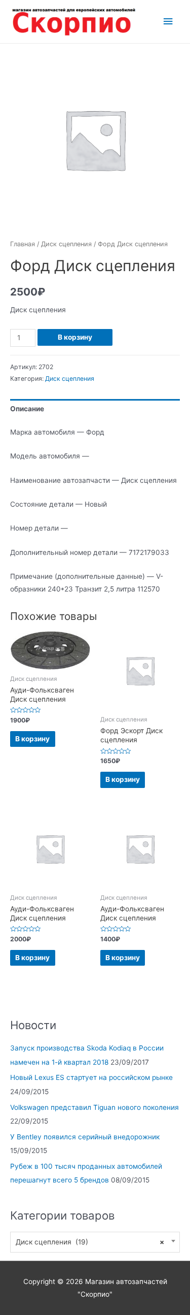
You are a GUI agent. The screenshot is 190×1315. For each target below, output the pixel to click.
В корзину (75, 337)
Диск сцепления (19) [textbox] (90, 1242)
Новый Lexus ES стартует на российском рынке (91, 1077)
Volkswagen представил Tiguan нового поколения (94, 1107)
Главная (22, 244)
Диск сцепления (66, 244)
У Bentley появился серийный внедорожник (85, 1137)
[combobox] (95, 1242)
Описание (27, 409)
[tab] (95, 409)
